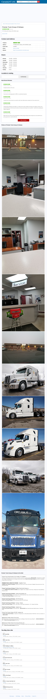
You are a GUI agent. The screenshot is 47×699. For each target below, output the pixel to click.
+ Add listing (17, 696)
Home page (12, 696)
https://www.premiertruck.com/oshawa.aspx (21, 50)
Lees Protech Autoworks (7, 657)
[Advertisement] (23, 12)
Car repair (15, 42)
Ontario (4, 23)
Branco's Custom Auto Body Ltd (9, 681)
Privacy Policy (27, 696)
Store (19, 42)
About (22, 696)
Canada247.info (8, 2)
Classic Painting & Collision (8, 645)
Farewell (18, 23)
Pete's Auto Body (6, 634)
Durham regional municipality (10, 23)
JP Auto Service (6, 651)
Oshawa (15, 23)
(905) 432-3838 (4, 33)
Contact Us (34, 696)
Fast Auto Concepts (6, 669)
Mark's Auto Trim (6, 663)
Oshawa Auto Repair (7, 675)
